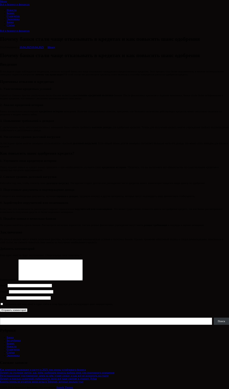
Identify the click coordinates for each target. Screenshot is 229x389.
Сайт (3, 297)
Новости (12, 10)
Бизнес (11, 13)
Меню (3, 1)
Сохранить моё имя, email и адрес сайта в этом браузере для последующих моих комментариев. (58, 304)
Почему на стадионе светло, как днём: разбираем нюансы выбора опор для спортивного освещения (57, 372)
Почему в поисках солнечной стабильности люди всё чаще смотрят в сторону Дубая (48, 378)
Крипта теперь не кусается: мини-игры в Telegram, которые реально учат (41, 381)
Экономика (13, 19)
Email (4, 291)
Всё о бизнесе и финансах (15, 4)
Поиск (3, 316)
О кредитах (13, 16)
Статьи (11, 25)
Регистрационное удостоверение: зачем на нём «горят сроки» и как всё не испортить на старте (54, 375)
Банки (10, 22)
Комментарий (9, 279)
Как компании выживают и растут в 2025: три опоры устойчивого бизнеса (43, 369)
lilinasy (51, 47)
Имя (3, 285)
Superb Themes (64, 387)
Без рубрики (14, 340)
